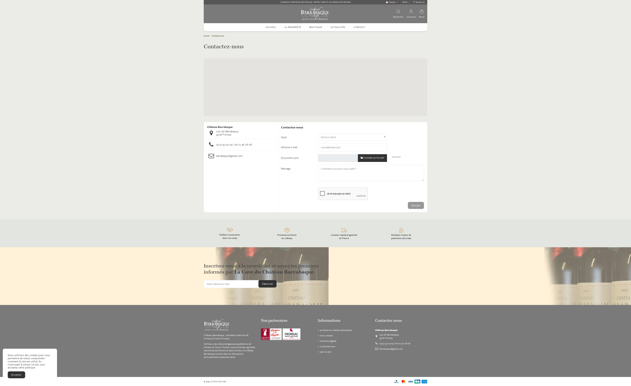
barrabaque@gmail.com (229, 156)
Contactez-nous (327, 346)
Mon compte (326, 335)
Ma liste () (420, 2)
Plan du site (325, 351)
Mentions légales (328, 341)
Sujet (284, 137)
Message (286, 168)
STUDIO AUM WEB (218, 381)
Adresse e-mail (289, 147)
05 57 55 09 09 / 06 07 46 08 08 (234, 144)
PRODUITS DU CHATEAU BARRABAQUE (336, 330)
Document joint (290, 158)
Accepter (16, 375)
